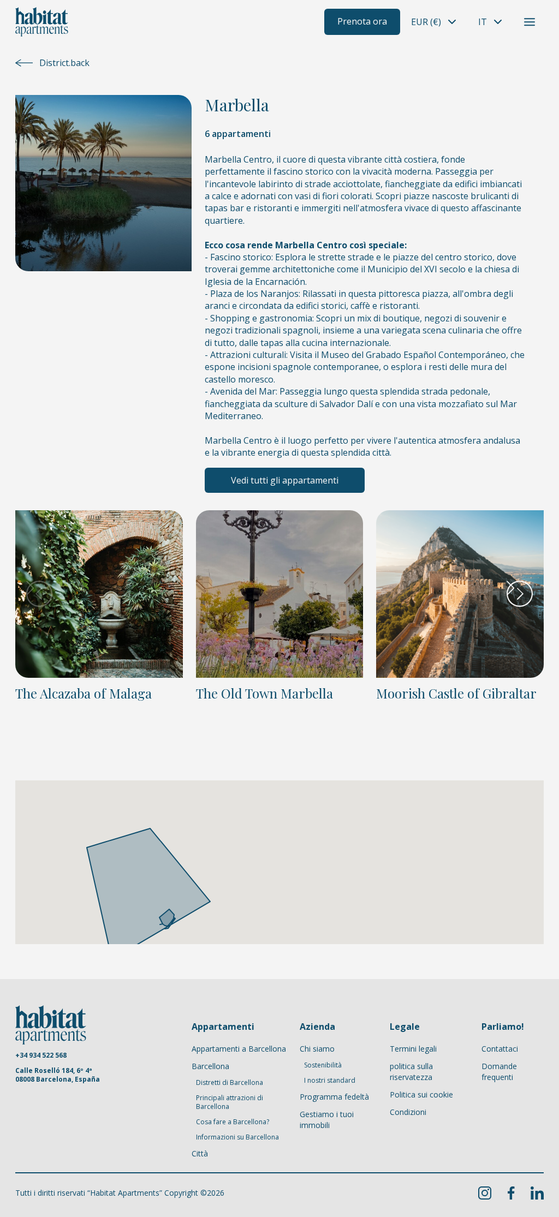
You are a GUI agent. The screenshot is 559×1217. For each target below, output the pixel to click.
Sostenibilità (323, 1065)
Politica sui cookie (421, 1094)
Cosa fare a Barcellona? (232, 1122)
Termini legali (413, 1048)
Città (200, 1153)
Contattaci (499, 1048)
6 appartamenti (238, 134)
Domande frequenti (499, 1071)
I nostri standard (329, 1080)
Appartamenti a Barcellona (239, 1048)
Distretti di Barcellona (229, 1082)
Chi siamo (317, 1048)
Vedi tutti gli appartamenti (284, 480)
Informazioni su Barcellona (237, 1137)
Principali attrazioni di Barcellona (229, 1102)
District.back (64, 63)
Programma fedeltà (334, 1096)
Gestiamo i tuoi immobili (327, 1119)
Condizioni (408, 1112)
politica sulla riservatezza (411, 1071)
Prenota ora (362, 21)
